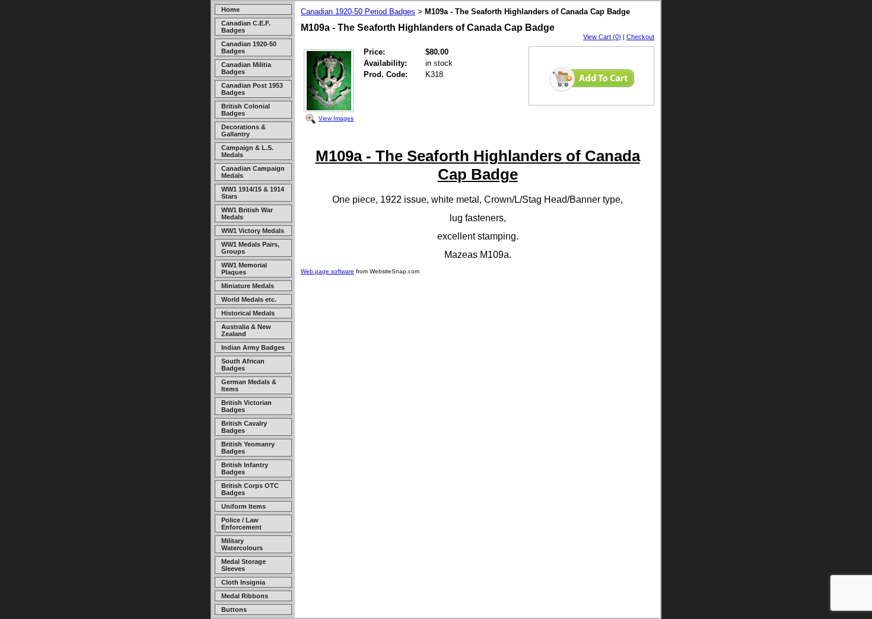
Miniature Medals (247, 285)
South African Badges (243, 365)
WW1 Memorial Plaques (244, 268)
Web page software (327, 271)
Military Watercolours (242, 544)
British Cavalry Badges (244, 427)
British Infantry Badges (244, 468)
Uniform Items (243, 506)
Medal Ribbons (244, 595)
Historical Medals (248, 313)
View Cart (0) (602, 36)
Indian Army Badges (253, 347)
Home (230, 9)
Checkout (640, 36)
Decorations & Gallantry (243, 130)
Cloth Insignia (243, 582)
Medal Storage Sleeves (243, 565)
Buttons (234, 609)
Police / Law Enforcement (241, 523)
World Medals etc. (248, 299)
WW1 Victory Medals (252, 230)
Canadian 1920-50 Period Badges (358, 11)
